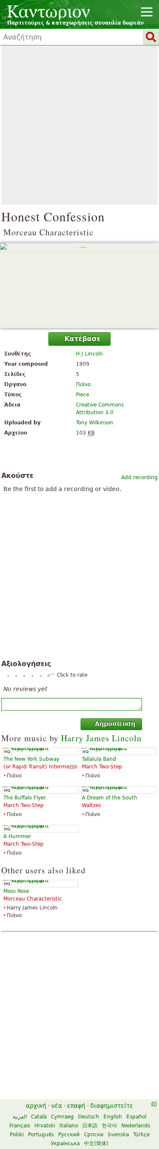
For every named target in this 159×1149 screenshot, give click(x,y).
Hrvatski (44, 1126)
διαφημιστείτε (111, 1105)
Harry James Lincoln (101, 738)
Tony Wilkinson (94, 423)
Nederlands (135, 1126)
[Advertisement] (79, 125)
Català (39, 1117)
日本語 (90, 1126)
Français (19, 1126)
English (112, 1117)
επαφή (76, 1105)
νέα (56, 1105)
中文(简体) (96, 1143)
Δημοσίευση (115, 723)
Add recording (139, 477)
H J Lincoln (89, 354)
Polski (17, 1135)
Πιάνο (83, 384)
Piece (82, 395)
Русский (69, 1135)
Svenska (118, 1135)
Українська (65, 1143)
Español (136, 1117)
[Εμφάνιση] (79, 285)
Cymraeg (62, 1117)
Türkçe (141, 1135)
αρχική (36, 1105)
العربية (20, 1117)
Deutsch (88, 1117)
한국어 (109, 1126)
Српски (93, 1135)
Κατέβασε (82, 339)
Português (41, 1135)
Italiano (68, 1126)
